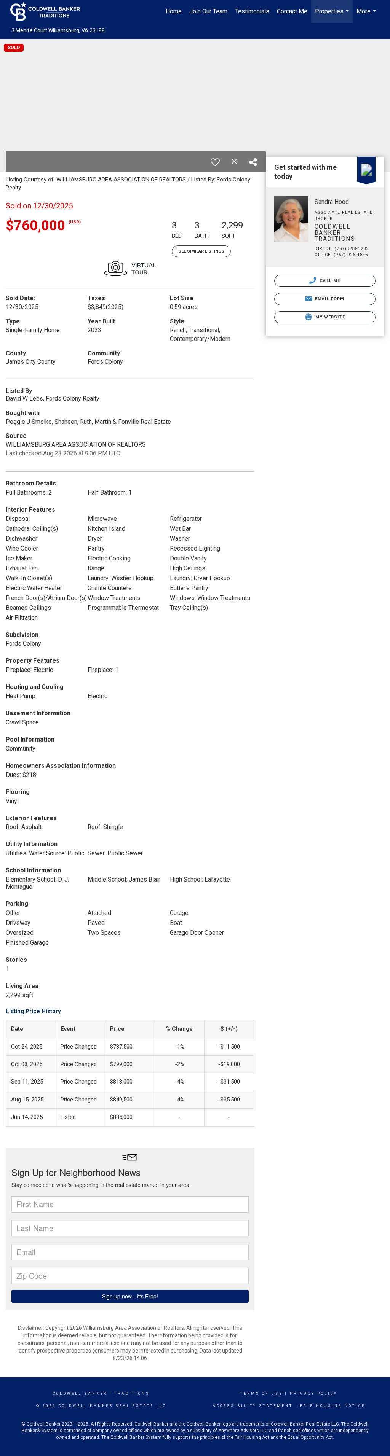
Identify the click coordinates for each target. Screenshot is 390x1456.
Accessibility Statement (253, 1406)
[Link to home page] (49, 11)
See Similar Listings (201, 251)
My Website (329, 317)
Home (174, 11)
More (367, 15)
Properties (333, 15)
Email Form (328, 298)
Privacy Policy (313, 1394)
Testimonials (252, 11)
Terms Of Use (261, 1394)
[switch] (215, 162)
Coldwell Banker (80, 1394)
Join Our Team (208, 11)
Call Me (329, 280)
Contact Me (292, 11)
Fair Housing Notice (332, 1406)
